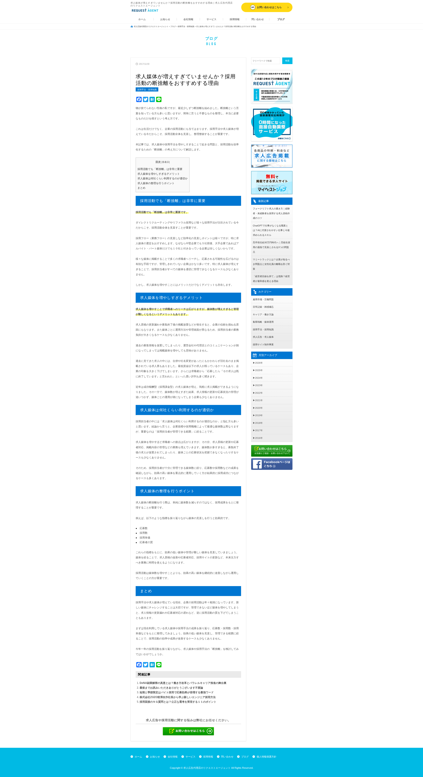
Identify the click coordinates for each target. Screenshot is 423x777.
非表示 (165, 162)
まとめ (141, 187)
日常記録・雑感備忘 (263, 307)
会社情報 (188, 19)
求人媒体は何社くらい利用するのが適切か (162, 178)
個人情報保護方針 (266, 756)
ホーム (142, 19)
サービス (211, 19)
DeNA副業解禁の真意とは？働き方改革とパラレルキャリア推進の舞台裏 (183, 683)
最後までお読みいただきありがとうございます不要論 (171, 687)
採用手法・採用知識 (147, 89)
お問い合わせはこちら (266, 7)
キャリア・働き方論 (263, 314)
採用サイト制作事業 (263, 344)
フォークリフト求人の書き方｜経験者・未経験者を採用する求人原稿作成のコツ (271, 213)
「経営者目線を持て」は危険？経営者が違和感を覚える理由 (271, 278)
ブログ (281, 19)
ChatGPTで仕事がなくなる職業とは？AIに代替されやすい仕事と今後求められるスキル (271, 230)
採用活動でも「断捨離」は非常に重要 (159, 169)
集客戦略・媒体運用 (263, 322)
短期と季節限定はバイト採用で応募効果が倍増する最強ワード (177, 692)
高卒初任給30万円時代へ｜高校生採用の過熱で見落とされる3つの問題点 (271, 247)
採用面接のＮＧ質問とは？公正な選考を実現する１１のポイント (178, 701)
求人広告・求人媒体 (263, 337)
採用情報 (235, 19)
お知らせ (165, 19)
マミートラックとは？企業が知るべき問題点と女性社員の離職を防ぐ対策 (271, 264)
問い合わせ (257, 19)
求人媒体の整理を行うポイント (155, 183)
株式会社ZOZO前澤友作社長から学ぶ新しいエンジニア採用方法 (178, 697)
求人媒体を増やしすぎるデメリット (158, 173)
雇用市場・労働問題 (263, 299)
